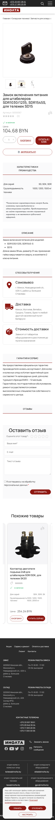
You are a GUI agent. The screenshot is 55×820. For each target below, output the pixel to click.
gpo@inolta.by (42, 785)
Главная (6, 18)
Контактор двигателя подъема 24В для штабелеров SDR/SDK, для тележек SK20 (25, 573)
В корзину (25, 140)
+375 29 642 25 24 (27, 725)
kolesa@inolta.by (13, 771)
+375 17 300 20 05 (18, 4)
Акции (9, 646)
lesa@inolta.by (13, 785)
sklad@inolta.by (41, 771)
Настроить (27, 814)
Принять (17, 808)
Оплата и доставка (40, 646)
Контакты (32, 651)
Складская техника (20, 18)
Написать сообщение (39, 748)
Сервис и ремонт (21, 646)
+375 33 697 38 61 (18, 2)
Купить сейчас (36, 618)
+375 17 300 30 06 (27, 730)
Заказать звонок (41, 742)
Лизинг (22, 651)
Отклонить (37, 808)
